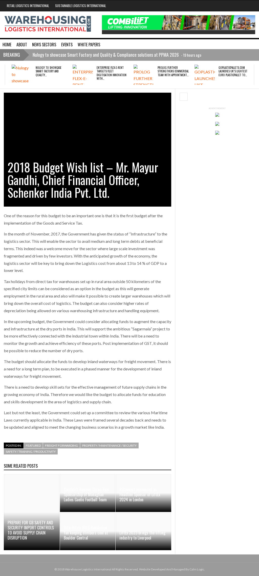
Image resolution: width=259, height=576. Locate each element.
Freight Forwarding (61, 445)
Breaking (11, 54)
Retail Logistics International (28, 5)
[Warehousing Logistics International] (48, 23)
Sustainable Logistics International (80, 5)
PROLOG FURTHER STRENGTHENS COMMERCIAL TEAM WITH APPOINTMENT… (173, 71)
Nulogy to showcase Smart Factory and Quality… (48, 71)
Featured (33, 445)
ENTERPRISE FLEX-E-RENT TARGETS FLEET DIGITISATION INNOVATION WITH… (111, 73)
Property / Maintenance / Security (109, 445)
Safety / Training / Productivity (31, 451)
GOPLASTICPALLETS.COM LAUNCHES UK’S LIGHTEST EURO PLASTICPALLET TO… (233, 71)
